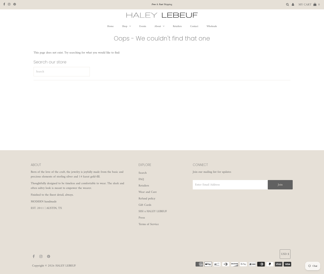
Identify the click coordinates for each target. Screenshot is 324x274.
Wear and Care (148, 192)
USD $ (285, 254)
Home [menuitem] (110, 26)
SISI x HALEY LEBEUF (153, 211)
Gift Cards (145, 205)
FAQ (141, 179)
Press (142, 217)
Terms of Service (149, 224)
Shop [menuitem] (124, 26)
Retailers (144, 185)
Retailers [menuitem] (177, 26)
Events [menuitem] (142, 26)
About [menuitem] (157, 26)
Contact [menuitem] (194, 26)
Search (143, 173)
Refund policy (147, 198)
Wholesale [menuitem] (212, 26)
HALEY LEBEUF (66, 265)
